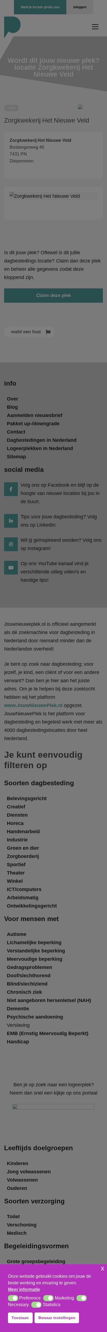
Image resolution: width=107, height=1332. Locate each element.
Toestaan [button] (20, 1317)
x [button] (102, 1268)
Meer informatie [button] (24, 1289)
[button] (13, 1298)
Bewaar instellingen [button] (56, 1317)
